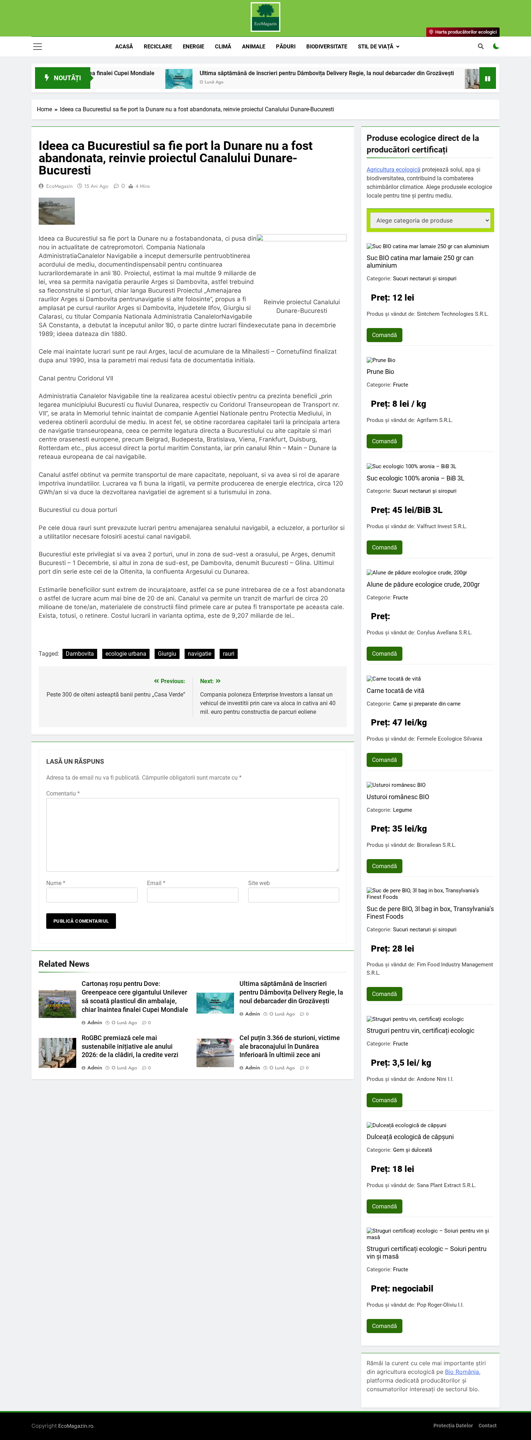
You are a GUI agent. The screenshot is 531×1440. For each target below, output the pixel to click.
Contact (488, 1426)
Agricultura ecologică (393, 169)
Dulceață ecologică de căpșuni (410, 1137)
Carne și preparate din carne (427, 703)
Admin (94, 1022)
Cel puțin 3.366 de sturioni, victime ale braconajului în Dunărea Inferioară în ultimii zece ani (289, 1046)
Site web (259, 883)
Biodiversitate (326, 46)
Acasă (124, 46)
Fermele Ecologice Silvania (449, 739)
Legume (402, 810)
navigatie (199, 653)
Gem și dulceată (412, 1150)
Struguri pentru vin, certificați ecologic (420, 1030)
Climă (223, 46)
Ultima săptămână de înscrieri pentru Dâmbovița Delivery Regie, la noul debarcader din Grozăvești (287, 73)
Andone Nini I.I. (435, 1079)
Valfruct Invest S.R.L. (442, 526)
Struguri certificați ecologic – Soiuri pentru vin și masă (427, 1252)
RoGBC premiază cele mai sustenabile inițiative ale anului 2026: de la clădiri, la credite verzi (130, 1046)
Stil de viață (375, 46)
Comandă (384, 335)
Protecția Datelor (453, 1426)
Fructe (400, 384)
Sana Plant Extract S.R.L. (446, 1185)
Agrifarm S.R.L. (435, 420)
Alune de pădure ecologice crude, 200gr (423, 584)
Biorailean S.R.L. (436, 845)
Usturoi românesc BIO (398, 797)
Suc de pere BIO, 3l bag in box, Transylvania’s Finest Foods (430, 912)
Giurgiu (167, 653)
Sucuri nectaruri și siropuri (425, 278)
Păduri (285, 46)
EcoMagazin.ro (75, 1426)
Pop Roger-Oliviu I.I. (440, 1305)
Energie (193, 46)
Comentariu (63, 793)
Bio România (462, 1371)
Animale (253, 46)
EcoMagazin (59, 186)
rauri (228, 653)
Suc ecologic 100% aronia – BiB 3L (416, 478)
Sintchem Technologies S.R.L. (453, 314)
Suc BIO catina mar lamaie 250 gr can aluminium (420, 261)
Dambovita (80, 653)
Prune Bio (380, 371)
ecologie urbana (125, 653)
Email (156, 883)
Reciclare (158, 46)
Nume (55, 883)
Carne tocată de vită (395, 690)
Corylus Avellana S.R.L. (444, 632)
